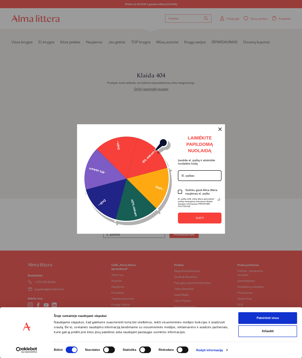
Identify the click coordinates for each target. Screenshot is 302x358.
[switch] (109, 349)
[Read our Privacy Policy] (219, 199)
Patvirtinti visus (268, 318)
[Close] (220, 129)
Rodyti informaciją (209, 350)
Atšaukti (268, 331)
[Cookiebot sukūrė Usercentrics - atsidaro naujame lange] (27, 350)
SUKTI (200, 218)
